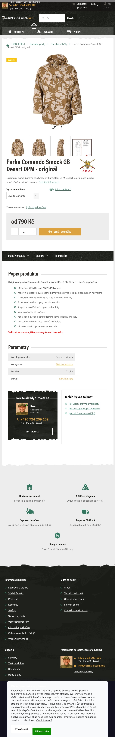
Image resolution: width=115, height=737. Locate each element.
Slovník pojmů (72, 604)
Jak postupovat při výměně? (84, 408)
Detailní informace (49, 182)
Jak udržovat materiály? (82, 413)
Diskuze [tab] (40, 256)
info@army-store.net (91, 665)
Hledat (71, 17)
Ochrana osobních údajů (21, 633)
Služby (12, 610)
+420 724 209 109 (35, 419)
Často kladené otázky (76, 610)
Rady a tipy (14, 674)
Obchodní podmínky (19, 627)
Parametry (61, 256)
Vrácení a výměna (18, 638)
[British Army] (87, 165)
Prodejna (13, 598)
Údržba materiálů (74, 598)
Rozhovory (14, 668)
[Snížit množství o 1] (15, 231)
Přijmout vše (42, 731)
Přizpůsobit (21, 728)
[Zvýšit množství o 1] (32, 231)
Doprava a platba (18, 587)
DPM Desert (66, 378)
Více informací (44, 720)
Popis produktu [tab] (16, 256)
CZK (93, 3)
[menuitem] (16, 32)
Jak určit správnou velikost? (84, 403)
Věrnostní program (82, 5)
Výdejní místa (16, 593)
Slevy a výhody (16, 615)
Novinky (12, 657)
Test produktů (16, 663)
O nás (67, 587)
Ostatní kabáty (64, 364)
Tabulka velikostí (73, 593)
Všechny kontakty (83, 671)
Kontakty (13, 604)
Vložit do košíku (62, 232)
